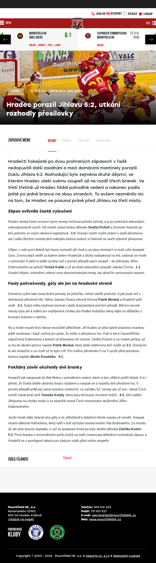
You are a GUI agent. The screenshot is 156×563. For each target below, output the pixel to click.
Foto (50, 45)
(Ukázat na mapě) (21, 519)
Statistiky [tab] (84, 141)
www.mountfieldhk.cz (105, 519)
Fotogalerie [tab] (103, 141)
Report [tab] (52, 141)
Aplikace (132, 13)
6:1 (68, 35)
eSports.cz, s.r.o (98, 556)
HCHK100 (100, 13)
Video (58, 45)
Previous (5, 39)
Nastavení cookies (126, 556)
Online (32, 45)
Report (41, 45)
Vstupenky (116, 13)
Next (150, 39)
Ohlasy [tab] (67, 141)
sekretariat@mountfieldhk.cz (114, 515)
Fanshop (148, 14)
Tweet (67, 457)
